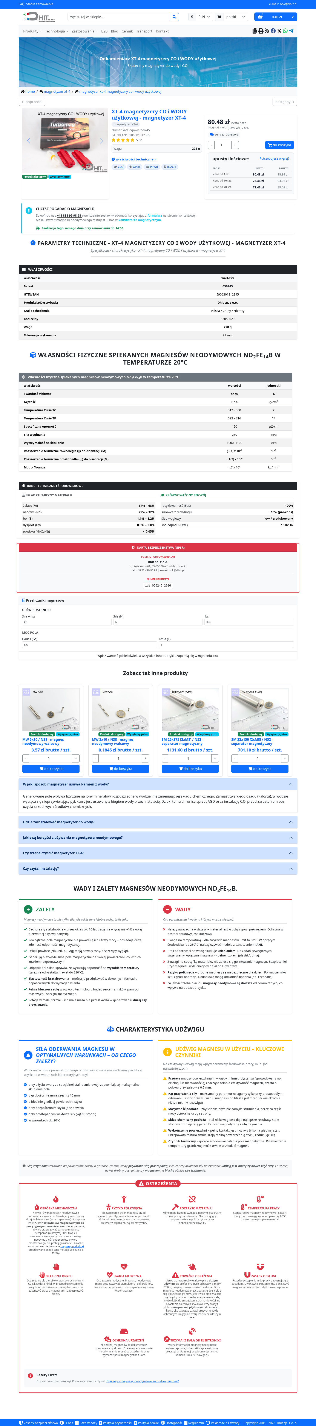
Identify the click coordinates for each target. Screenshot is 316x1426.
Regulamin (195, 1423)
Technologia (55, 31)
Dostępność (174, 1423)
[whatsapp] (285, 31)
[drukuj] (261, 31)
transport (226, 134)
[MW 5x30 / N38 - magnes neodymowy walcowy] (51, 709)
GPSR (136, 167)
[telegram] (291, 31)
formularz (155, 215)
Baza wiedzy (88, 1423)
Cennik (127, 31)
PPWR (154, 167)
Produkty (31, 31)
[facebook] (273, 31)
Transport (144, 31)
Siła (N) (118, 616)
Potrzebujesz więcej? (274, 158)
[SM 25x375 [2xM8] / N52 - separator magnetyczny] (190, 709)
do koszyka (281, 145)
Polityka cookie (148, 1423)
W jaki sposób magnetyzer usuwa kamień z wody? (66, 784)
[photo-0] (65, 167)
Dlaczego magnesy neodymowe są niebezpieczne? (142, 1381)
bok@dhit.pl (288, 4)
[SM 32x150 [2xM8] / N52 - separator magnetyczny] (259, 709)
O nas (68, 1423)
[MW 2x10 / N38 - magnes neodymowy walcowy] (120, 709)
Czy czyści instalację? (41, 868)
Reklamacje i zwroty (224, 1423)
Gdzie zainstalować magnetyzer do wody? (59, 822)
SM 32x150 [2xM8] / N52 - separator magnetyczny (252, 741)
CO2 (120, 167)
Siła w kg (28, 616)
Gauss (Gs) (29, 639)
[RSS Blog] (267, 31)
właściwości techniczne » (136, 159)
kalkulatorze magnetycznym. (140, 220)
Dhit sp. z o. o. (287, 1423)
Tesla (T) (164, 639)
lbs (206, 616)
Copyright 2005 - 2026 (259, 1423)
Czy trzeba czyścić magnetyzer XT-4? (53, 853)
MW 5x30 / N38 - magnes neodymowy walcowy (43, 741)
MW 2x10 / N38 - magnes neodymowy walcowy (112, 741)
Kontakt (162, 31)
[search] (174, 17)
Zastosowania (83, 31)
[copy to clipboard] (254, 31)
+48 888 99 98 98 (69, 215)
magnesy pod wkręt (72, 1246)
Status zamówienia (39, 4)
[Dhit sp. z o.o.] (38, 17)
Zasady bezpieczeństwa (40, 1423)
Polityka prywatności (117, 1423)
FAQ (22, 4)
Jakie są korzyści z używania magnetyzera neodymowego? (73, 837)
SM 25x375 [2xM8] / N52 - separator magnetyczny (182, 741)
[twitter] (279, 31)
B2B (104, 31)
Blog (114, 31)
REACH (171, 167)
